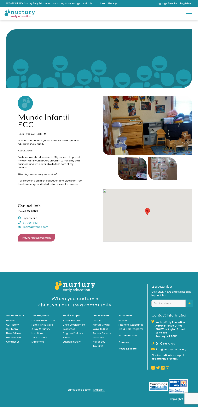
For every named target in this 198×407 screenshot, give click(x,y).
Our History (12, 324)
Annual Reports (102, 333)
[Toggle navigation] (189, 13)
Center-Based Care (43, 320)
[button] (147, 212)
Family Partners (72, 320)
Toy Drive (98, 346)
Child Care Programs (131, 329)
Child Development (74, 324)
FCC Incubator (128, 335)
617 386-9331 (30, 222)
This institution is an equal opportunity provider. (167, 357)
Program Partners (73, 333)
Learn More (107, 3)
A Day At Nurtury (41, 329)
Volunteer (98, 337)
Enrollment (38, 341)
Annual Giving (101, 324)
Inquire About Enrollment (36, 237)
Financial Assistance (131, 324)
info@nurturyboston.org (171, 349)
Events (66, 337)
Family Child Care (42, 324)
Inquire (123, 320)
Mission (10, 320)
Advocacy (99, 341)
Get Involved (13, 337)
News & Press (13, 333)
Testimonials (39, 337)
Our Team (12, 329)
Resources (69, 329)
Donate (97, 320)
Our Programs (40, 315)
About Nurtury (15, 315)
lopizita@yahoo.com (35, 227)
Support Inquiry (72, 341)
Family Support (72, 315)
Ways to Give (100, 329)
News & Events (128, 348)
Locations (37, 333)
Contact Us (13, 341)
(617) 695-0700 (165, 343)
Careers (124, 342)
